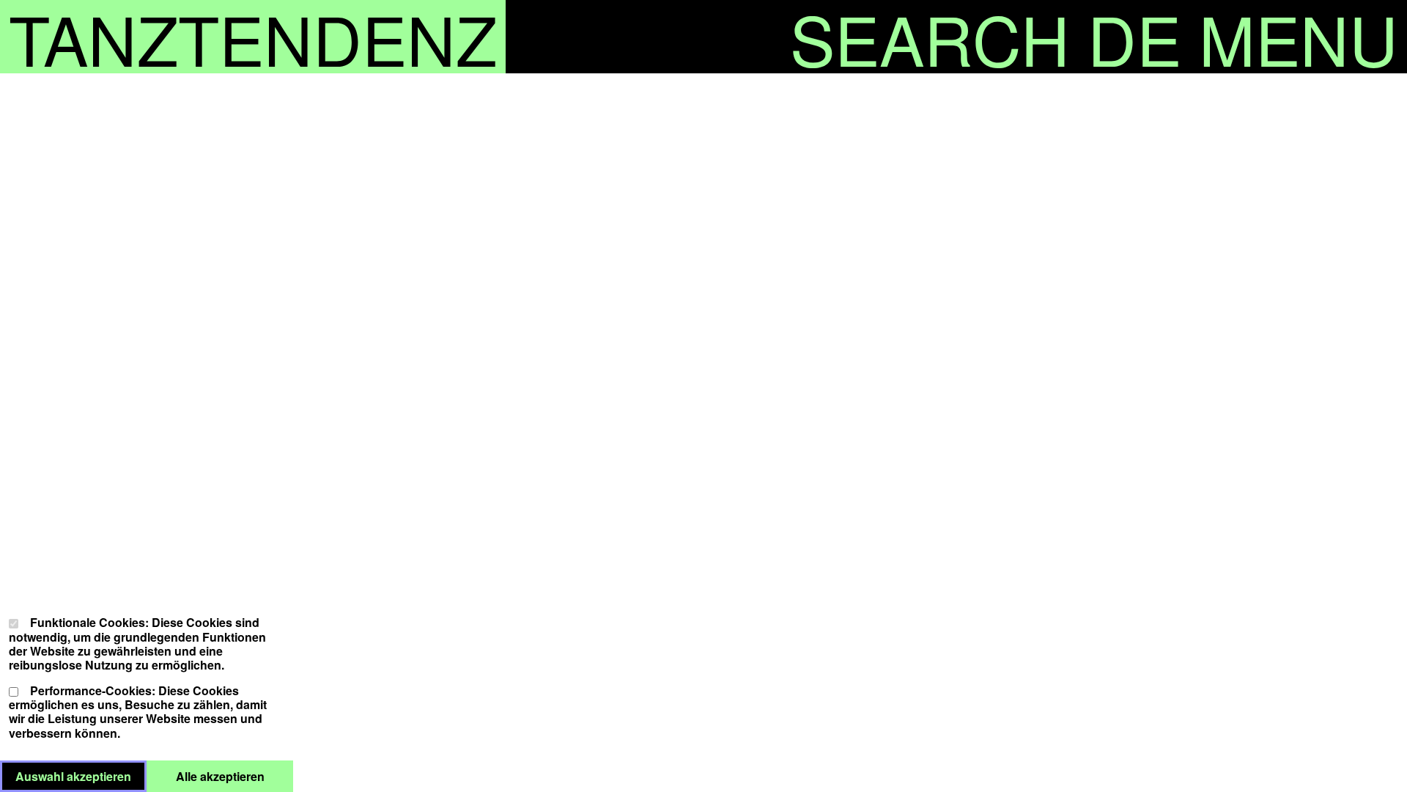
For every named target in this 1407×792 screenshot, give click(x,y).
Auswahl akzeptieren (81, 776)
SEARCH (930, 36)
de (1134, 36)
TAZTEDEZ (253, 36)
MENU (1298, 36)
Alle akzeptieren (234, 776)
